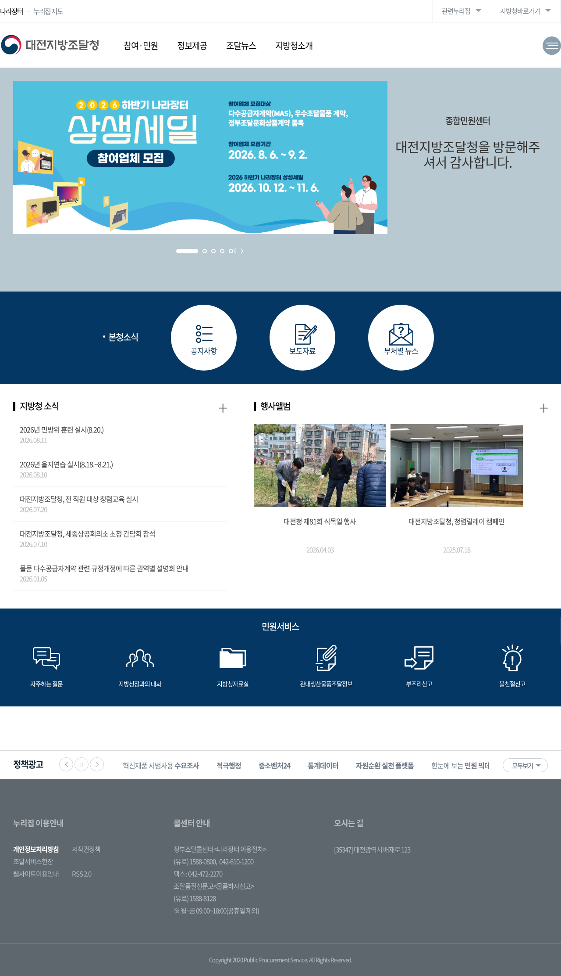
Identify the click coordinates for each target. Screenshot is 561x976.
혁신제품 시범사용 (161, 765)
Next (242, 251)
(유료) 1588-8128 (195, 898)
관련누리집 (456, 11)
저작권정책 (86, 849)
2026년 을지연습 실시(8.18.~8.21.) (66, 464)
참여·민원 (141, 45)
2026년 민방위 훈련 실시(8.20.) (61, 429)
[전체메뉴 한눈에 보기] (552, 45)
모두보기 (522, 766)
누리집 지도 (48, 11)
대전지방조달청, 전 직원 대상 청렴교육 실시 (79, 498)
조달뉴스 (241, 45)
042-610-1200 (236, 861)
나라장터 (11, 11)
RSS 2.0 (81, 874)
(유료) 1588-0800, (195, 861)
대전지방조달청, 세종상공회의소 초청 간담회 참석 (87, 533)
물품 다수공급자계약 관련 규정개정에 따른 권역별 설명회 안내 (104, 568)
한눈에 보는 (467, 765)
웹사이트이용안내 (36, 874)
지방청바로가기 (520, 11)
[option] (161, 765)
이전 (66, 764)
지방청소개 (293, 45)
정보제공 (192, 45)
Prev (234, 251)
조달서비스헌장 (33, 861)
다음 (97, 764)
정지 (82, 764)
